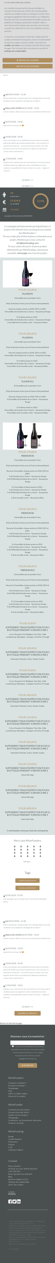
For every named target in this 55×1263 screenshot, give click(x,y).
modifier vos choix (11, 45)
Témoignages (13, 1088)
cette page (22, 253)
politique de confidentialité (15, 51)
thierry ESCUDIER (13, 108)
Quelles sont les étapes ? (18, 1115)
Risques (11, 1144)
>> (32, 180)
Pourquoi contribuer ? (17, 1085)
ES (15, 1194)
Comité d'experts (15, 1139)
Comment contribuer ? (17, 1083)
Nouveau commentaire (27, 888)
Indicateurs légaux (15, 1150)
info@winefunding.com (27, 243)
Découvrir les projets (16, 1096)
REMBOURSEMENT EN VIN (27, 880)
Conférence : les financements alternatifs (24, 1120)
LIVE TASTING (14, 1171)
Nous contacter (14, 1166)
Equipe (11, 1136)
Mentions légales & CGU (18, 1179)
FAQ (10, 1091)
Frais (10, 1147)
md (6, 94)
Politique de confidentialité (18, 1182)
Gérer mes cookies (16, 1185)
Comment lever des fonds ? (19, 1110)
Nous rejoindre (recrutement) (20, 1174)
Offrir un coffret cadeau (17, 1093)
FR (9, 1194)
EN (12, 1194)
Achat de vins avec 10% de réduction (22, 1169)
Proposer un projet (16, 1123)
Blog (10, 1177)
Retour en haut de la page (11, 1023)
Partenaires (13, 1142)
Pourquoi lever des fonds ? (19, 1112)
